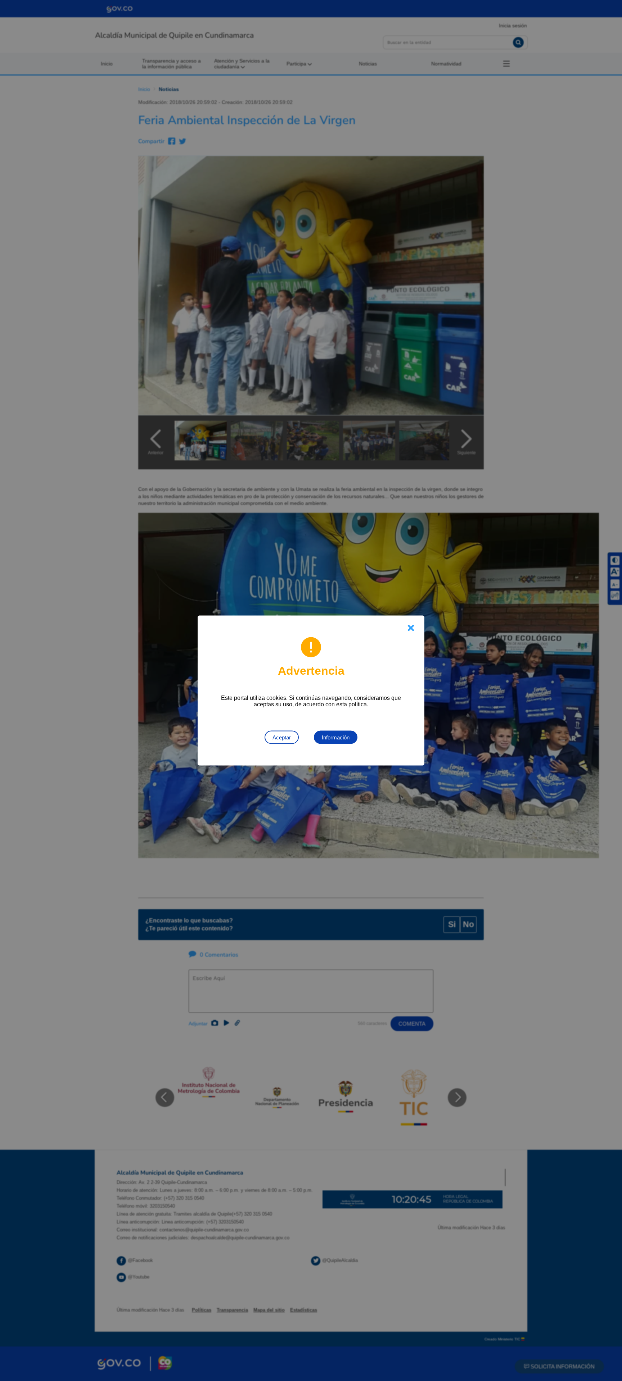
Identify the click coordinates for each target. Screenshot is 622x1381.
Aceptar (281, 737)
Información (336, 737)
